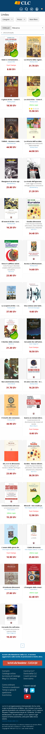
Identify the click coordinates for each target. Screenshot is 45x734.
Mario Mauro (34, 426)
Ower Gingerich (33, 344)
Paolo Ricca (33, 589)
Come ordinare (8, 685)
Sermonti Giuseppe (33, 308)
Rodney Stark (34, 62)
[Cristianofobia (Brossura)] (11, 492)
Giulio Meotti (11, 384)
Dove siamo (28, 678)
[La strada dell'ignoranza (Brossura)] (34, 168)
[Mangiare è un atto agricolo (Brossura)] (11, 168)
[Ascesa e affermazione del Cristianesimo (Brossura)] (34, 250)
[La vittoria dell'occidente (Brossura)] (34, 128)
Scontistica (7, 695)
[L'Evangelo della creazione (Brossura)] (34, 574)
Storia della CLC (30, 673)
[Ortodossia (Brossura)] (11, 574)
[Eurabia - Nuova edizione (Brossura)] (34, 450)
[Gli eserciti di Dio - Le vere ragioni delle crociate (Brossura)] (11, 208)
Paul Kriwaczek (11, 143)
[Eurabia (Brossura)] (34, 208)
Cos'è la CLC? (29, 671)
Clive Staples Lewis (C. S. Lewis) (34, 508)
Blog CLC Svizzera (9, 678)
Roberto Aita (11, 469)
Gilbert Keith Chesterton (11, 589)
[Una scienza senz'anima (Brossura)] (34, 292)
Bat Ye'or (34, 229)
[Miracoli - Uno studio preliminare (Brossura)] (34, 492)
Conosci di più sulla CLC (10, 721)
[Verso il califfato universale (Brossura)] (11, 250)
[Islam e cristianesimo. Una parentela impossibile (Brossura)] (11, 46)
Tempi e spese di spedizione (9, 691)
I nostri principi (30, 676)
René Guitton (11, 509)
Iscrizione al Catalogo (11, 676)
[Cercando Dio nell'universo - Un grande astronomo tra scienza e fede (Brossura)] (34, 328)
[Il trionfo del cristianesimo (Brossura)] (11, 404)
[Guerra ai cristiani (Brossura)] (34, 404)
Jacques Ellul (11, 62)
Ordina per (6, 28)
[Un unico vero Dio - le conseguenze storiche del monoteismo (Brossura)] (34, 368)
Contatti (6, 671)
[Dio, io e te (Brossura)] (11, 450)
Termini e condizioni (10, 687)
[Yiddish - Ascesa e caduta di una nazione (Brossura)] (11, 128)
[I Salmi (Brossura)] (34, 534)
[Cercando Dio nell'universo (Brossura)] (11, 614)
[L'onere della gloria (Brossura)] (11, 534)
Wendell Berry (11, 183)
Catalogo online (9, 673)
